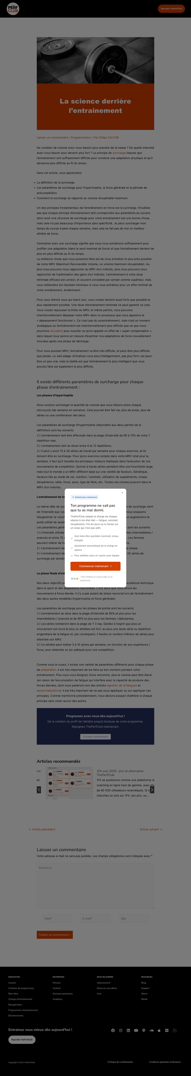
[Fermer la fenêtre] (122, 493)
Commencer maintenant (94, 566)
